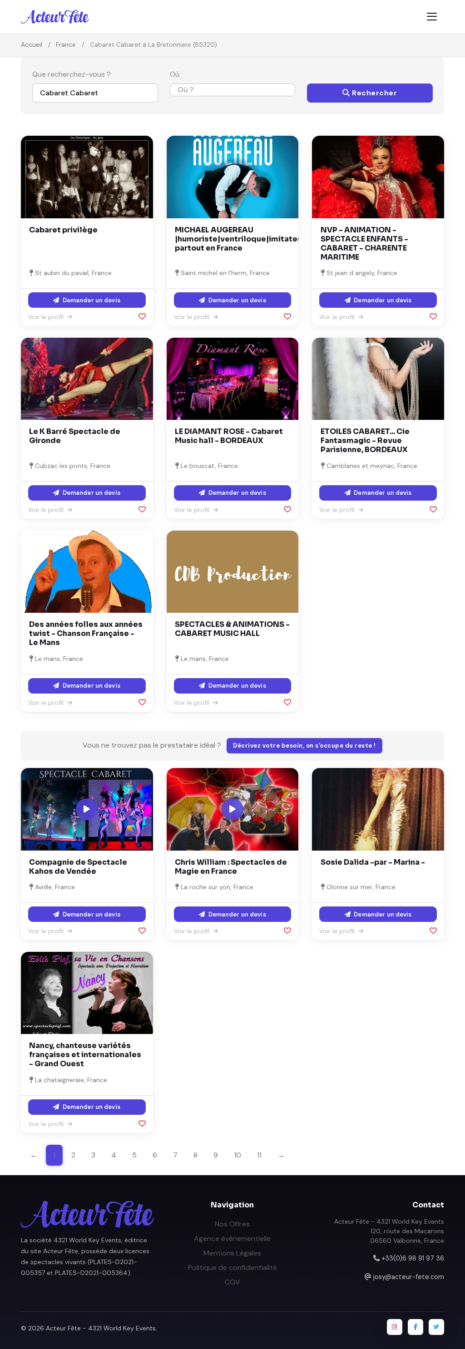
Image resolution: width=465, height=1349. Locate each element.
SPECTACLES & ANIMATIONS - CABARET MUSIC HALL (232, 629)
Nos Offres (232, 1224)
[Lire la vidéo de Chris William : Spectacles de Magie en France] (232, 809)
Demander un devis (90, 300)
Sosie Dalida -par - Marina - (373, 862)
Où (174, 74)
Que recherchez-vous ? (71, 74)
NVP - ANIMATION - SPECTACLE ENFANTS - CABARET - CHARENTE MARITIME (364, 243)
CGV (232, 1282)
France (66, 44)
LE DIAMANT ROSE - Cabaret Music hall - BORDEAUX (229, 436)
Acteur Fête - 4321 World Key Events (101, 1328)
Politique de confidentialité (232, 1267)
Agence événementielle (232, 1238)
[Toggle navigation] (432, 16)
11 (259, 1155)
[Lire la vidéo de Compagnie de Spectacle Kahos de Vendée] (87, 809)
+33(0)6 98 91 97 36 (412, 1258)
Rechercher (373, 93)
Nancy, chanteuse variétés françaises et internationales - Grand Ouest (85, 1054)
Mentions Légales (232, 1253)
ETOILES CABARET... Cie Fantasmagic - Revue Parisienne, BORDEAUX (365, 440)
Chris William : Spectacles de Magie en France (231, 866)
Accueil (31, 44)
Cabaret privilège (63, 230)
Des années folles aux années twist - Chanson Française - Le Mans (86, 633)
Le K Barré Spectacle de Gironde (74, 436)
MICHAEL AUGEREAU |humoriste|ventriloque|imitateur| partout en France (241, 239)
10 (237, 1155)
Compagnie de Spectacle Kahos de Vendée (78, 866)
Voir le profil (46, 317)
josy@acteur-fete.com (408, 1277)
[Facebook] (415, 1326)
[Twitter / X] (436, 1326)
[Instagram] (394, 1326)
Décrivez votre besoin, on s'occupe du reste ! (304, 745)
